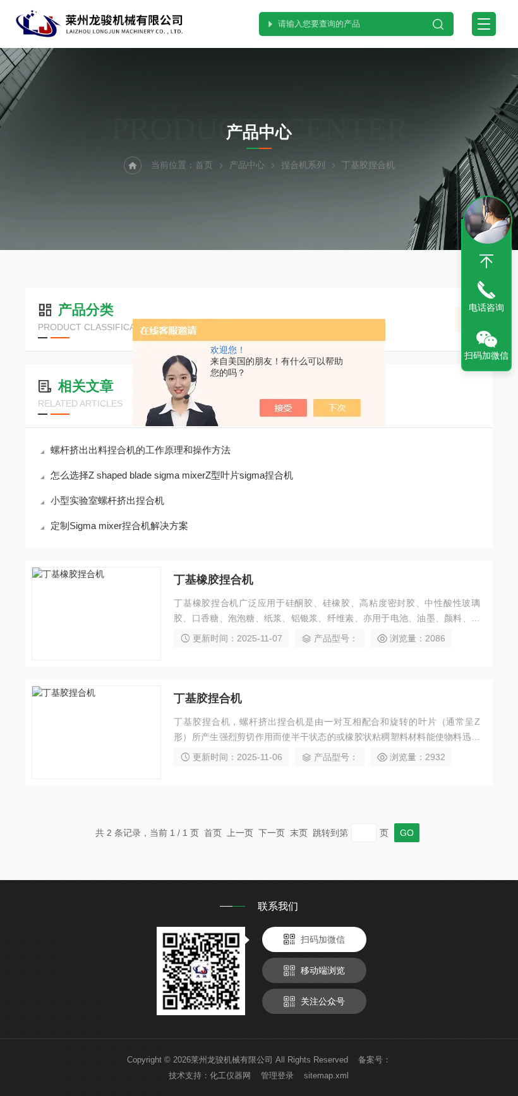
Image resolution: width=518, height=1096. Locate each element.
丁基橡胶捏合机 (213, 579)
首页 (204, 165)
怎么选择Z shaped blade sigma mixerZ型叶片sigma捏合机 (172, 475)
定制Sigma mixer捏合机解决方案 (119, 525)
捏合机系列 (303, 165)
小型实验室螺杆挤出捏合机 (107, 500)
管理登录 (277, 1075)
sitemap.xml (326, 1075)
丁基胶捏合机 (208, 698)
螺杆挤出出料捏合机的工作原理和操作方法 (141, 449)
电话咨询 (486, 307)
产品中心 (247, 165)
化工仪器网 (230, 1075)
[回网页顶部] (486, 261)
